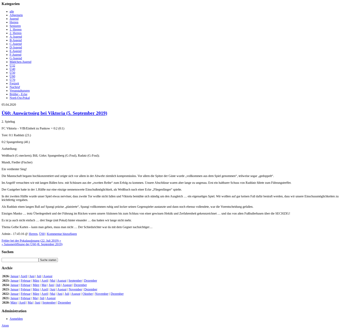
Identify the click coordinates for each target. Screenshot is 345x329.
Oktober (87, 293)
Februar (26, 280)
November (75, 289)
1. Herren (16, 29)
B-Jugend (16, 40)
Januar (14, 276)
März (36, 280)
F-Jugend (15, 54)
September (75, 280)
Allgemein (16, 15)
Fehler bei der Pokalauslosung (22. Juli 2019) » (31, 240)
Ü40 (12, 69)
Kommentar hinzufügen (62, 234)
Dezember (90, 280)
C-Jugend (16, 44)
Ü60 (12, 76)
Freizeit (14, 83)
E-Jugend (16, 51)
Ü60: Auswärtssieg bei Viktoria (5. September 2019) (54, 113)
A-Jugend (16, 36)
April (24, 276)
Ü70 (12, 80)
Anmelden (16, 318)
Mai (52, 280)
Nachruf (15, 87)
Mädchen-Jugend (20, 62)
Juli (39, 276)
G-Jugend (16, 58)
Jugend (14, 18)
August (47, 276)
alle (12, 11)
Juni (32, 276)
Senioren (15, 26)
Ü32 (12, 65)
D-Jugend (16, 47)
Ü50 (12, 72)
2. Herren (16, 33)
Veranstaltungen (20, 90)
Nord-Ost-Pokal (20, 97)
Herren (14, 22)
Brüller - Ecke (18, 94)
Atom (5, 325)
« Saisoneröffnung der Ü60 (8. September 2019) (32, 244)
